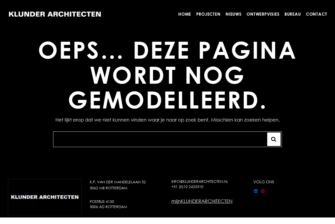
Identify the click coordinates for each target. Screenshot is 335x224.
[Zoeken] (274, 139)
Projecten (208, 13)
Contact (316, 13)
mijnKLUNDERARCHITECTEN (201, 201)
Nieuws (234, 13)
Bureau (292, 13)
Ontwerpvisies (263, 13)
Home (184, 13)
